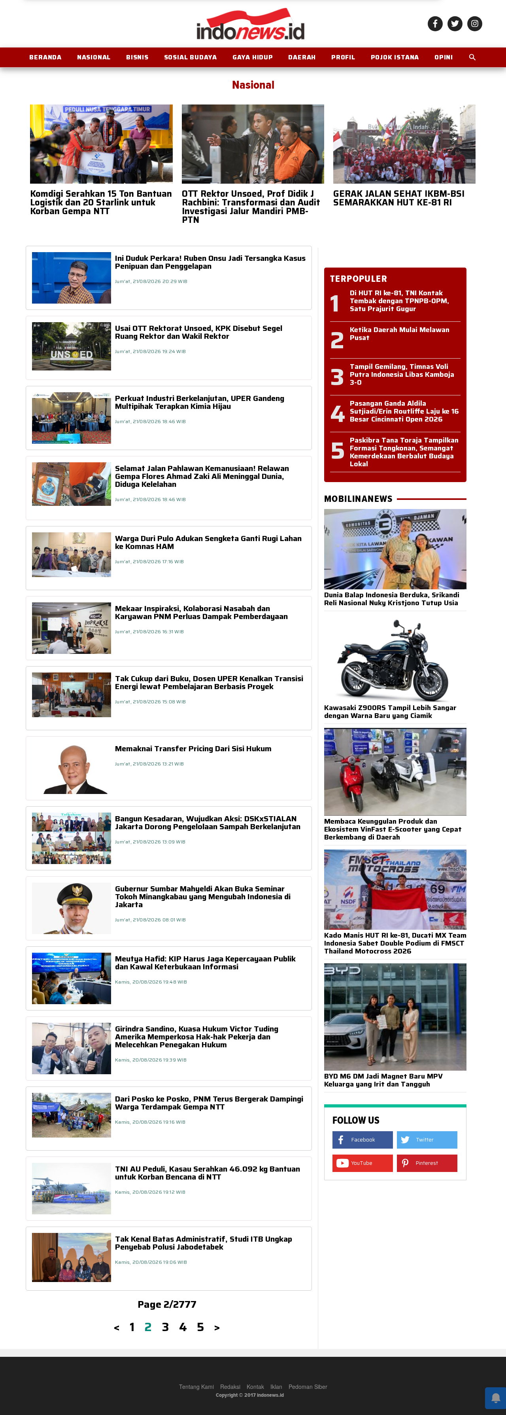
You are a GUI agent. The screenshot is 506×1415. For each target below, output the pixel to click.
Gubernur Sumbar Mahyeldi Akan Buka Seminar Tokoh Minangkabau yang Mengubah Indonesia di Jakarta (203, 896)
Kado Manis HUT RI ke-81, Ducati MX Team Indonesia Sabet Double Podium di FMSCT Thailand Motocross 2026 (395, 943)
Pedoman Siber (308, 1386)
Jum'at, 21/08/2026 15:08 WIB (150, 701)
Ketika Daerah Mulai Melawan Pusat (399, 333)
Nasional (94, 57)
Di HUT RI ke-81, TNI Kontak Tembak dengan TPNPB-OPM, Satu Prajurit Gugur (399, 300)
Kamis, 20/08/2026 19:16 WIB (150, 1122)
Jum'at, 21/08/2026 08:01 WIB (150, 919)
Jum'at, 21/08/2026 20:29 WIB (151, 281)
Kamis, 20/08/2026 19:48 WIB (151, 982)
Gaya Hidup (252, 57)
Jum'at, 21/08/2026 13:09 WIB (150, 841)
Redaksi (230, 1386)
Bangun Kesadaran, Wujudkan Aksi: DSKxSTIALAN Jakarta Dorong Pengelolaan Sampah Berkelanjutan (207, 822)
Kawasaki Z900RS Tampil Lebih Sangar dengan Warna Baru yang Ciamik (390, 711)
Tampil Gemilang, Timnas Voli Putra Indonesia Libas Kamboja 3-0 (402, 374)
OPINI (443, 57)
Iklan (276, 1386)
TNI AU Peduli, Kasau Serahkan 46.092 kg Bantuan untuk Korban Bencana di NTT (207, 1172)
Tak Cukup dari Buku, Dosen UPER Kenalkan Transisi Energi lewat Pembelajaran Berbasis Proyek (209, 682)
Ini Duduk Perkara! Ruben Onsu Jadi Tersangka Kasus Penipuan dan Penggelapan (210, 262)
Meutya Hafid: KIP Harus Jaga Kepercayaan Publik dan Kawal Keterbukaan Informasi (205, 962)
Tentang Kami (196, 1386)
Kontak (255, 1386)
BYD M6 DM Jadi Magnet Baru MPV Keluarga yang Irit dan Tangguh (383, 1080)
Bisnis (137, 57)
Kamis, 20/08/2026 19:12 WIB (150, 1192)
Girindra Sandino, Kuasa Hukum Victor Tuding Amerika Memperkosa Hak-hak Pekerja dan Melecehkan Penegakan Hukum (196, 1036)
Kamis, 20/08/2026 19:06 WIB (151, 1262)
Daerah (302, 57)
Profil (343, 57)
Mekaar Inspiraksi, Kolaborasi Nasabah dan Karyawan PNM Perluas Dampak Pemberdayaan (201, 612)
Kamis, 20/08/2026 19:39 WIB (151, 1060)
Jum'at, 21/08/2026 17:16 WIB (149, 561)
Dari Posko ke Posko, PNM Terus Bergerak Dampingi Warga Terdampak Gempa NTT (209, 1102)
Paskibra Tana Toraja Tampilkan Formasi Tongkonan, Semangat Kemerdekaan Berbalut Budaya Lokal (404, 452)
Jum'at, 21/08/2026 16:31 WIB (149, 631)
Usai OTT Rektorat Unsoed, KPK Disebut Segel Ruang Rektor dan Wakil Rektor (198, 332)
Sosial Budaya (190, 57)
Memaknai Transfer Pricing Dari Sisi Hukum (193, 748)
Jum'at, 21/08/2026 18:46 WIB (150, 421)
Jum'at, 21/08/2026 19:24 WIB (150, 351)
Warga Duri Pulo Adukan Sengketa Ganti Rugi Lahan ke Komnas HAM (208, 542)
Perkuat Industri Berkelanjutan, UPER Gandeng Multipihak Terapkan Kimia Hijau (199, 402)
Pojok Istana (395, 57)
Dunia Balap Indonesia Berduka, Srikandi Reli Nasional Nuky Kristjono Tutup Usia (391, 598)
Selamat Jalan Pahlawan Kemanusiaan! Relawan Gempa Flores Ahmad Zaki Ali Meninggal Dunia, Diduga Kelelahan (202, 476)
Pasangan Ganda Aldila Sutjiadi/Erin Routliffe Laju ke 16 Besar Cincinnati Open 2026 (404, 411)
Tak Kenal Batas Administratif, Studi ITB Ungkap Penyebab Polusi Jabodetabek (203, 1243)
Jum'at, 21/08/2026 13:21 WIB (149, 763)
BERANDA (45, 57)
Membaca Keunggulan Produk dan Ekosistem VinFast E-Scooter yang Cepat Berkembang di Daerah (393, 829)
